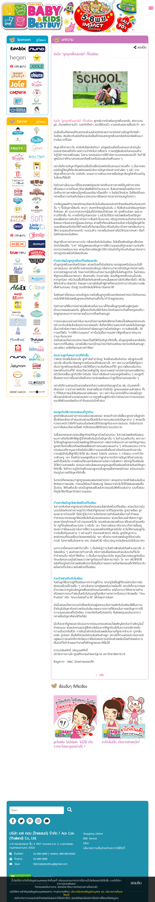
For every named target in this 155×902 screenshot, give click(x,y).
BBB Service (90, 838)
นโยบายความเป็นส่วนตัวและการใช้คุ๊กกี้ (104, 848)
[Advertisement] (75, 782)
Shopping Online (93, 833)
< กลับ (100, 674)
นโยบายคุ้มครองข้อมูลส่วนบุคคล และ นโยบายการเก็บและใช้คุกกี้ (93, 893)
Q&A (86, 843)
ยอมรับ (136, 882)
